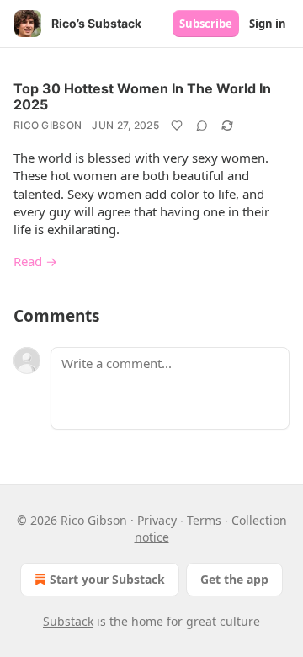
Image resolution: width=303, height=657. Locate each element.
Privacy (157, 520)
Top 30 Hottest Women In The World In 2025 (142, 96)
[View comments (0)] (202, 125)
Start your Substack (107, 579)
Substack (68, 621)
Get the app (234, 579)
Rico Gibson (47, 125)
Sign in (267, 23)
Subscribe (205, 23)
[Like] (177, 125)
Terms (204, 520)
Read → (35, 261)
